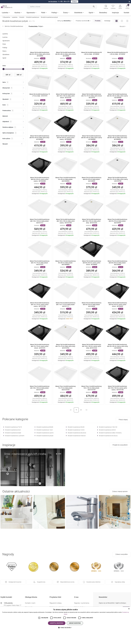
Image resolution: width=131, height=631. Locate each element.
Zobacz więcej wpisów (120, 491)
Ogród (4, 58)
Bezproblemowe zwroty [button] (67, 582)
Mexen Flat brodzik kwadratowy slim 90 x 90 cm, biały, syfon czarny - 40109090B (117, 95)
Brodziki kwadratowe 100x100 (108, 427)
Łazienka (14, 17)
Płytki (4, 44)
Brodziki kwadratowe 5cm (13, 430)
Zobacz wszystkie (121, 554)
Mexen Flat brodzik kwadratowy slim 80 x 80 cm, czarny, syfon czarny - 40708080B (65, 137)
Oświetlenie (5, 54)
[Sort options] (64, 21)
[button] (127, 6)
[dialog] (65, 619)
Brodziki (21, 17)
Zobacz (74, 1)
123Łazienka (6, 17)
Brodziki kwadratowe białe (13, 433)
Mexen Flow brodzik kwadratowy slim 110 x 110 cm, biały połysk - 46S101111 (65, 304)
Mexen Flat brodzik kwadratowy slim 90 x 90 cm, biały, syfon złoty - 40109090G (40, 137)
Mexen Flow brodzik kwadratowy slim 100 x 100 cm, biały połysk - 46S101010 (39, 387)
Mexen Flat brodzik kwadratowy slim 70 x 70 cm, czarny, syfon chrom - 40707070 (39, 346)
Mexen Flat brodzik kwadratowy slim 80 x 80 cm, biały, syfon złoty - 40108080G (117, 137)
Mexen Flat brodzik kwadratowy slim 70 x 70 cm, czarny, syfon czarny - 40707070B (39, 304)
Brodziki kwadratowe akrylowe (77, 433)
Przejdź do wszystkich (120, 445)
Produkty (97, 20)
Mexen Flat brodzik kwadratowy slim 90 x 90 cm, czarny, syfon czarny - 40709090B (39, 179)
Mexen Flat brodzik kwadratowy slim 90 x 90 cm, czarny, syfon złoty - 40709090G (117, 346)
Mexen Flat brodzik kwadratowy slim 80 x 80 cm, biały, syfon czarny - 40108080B (91, 137)
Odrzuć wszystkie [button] (75, 623)
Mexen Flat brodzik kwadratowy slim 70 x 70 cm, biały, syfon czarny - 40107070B (117, 179)
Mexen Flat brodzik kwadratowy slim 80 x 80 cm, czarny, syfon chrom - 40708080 (91, 262)
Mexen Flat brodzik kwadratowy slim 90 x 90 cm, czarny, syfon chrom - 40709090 (117, 304)
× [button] (129, 609)
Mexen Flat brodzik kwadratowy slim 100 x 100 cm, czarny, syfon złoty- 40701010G (91, 346)
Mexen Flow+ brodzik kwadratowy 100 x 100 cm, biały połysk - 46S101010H (91, 387)
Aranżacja (107, 20)
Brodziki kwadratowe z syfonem (14, 435)
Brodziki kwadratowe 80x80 (45, 427)
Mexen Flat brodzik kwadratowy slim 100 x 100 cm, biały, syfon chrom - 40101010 (65, 95)
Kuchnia (4, 37)
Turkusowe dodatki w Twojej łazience (111, 522)
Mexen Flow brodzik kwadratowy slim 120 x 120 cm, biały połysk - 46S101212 (39, 221)
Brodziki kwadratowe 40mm (107, 430)
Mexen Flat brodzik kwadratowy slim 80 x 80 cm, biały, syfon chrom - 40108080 (65, 54)
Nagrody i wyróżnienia (81, 603)
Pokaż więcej (123, 420)
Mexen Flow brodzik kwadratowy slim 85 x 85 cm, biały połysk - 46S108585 (91, 179)
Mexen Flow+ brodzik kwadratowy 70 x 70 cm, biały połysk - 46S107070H (65, 387)
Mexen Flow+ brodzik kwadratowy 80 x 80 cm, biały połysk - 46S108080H (65, 262)
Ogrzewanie (5, 40)
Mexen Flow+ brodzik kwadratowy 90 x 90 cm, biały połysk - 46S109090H (65, 179)
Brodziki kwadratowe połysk (45, 435)
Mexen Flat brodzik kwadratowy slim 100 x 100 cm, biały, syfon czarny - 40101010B (65, 221)
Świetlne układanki (42, 521)
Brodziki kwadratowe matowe (77, 435)
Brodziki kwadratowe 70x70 (13, 427)
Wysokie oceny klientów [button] (93, 582)
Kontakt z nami (30, 603)
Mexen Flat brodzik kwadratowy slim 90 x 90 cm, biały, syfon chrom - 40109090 (39, 54)
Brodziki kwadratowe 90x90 (76, 427)
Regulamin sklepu (56, 603)
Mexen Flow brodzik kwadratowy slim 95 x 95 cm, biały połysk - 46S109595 (117, 221)
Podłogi (4, 47)
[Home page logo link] (9, 6)
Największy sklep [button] (120, 582)
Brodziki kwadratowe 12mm (76, 430)
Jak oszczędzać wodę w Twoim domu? (80, 522)
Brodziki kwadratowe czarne (45, 433)
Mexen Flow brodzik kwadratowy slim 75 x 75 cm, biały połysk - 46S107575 (39, 262)
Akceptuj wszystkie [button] (56, 623)
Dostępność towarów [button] (15, 582)
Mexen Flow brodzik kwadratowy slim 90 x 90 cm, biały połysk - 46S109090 (91, 304)
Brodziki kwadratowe (32, 17)
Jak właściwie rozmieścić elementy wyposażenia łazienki (15, 522)
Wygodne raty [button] (41, 582)
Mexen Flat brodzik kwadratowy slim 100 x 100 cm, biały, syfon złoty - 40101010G (91, 221)
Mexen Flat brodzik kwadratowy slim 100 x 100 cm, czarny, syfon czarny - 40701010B (117, 387)
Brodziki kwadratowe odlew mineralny (110, 433)
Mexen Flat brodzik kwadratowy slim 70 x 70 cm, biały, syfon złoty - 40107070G (65, 346)
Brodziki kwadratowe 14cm (45, 430)
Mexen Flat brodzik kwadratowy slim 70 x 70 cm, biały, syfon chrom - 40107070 (91, 95)
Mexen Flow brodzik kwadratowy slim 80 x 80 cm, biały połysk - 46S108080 (117, 262)
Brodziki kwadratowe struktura (108, 435)
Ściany (4, 51)
